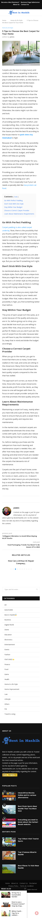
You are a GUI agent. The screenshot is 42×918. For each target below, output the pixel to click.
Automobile (8, 610)
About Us (16, 4)
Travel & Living (9, 714)
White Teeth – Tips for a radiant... (17, 913)
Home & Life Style (17, 20)
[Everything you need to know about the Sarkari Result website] (9, 823)
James (12, 37)
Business (7, 620)
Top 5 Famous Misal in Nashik (27, 853)
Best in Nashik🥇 (10, 615)
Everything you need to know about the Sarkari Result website (28, 822)
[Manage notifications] (37, 913)
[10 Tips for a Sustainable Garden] (5, 895)
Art (5, 605)
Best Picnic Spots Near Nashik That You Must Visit (27, 808)
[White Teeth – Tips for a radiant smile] (5, 913)
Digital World (9, 625)
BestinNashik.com (8, 769)
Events (6, 649)
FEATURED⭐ (9, 659)
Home (4, 20)
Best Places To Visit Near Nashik (28, 866)
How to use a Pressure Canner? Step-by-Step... (18, 904)
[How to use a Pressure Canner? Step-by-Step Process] (5, 904)
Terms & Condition (27, 886)
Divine (6, 630)
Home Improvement (11, 689)
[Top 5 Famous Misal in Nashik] (9, 855)
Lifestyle (7, 699)
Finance (7, 664)
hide (15, 197)
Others (6, 704)
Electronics (8, 640)
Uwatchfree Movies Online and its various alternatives (27, 795)
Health (6, 679)
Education (8, 635)
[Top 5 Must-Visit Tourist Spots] (9, 842)
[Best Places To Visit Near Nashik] (9, 868)
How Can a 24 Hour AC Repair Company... (21, 562)
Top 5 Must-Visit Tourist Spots (28, 840)
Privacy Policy (13, 886)
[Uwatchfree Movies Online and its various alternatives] (9, 796)
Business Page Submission (30, 2)
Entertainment (9, 644)
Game (6, 674)
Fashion (7, 654)
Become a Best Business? (10, 2)
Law (6, 694)
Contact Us (25, 4)
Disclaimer (33, 883)
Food (6, 669)
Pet (5, 709)
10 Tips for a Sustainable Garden (16, 895)
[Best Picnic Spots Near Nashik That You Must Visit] (9, 809)
